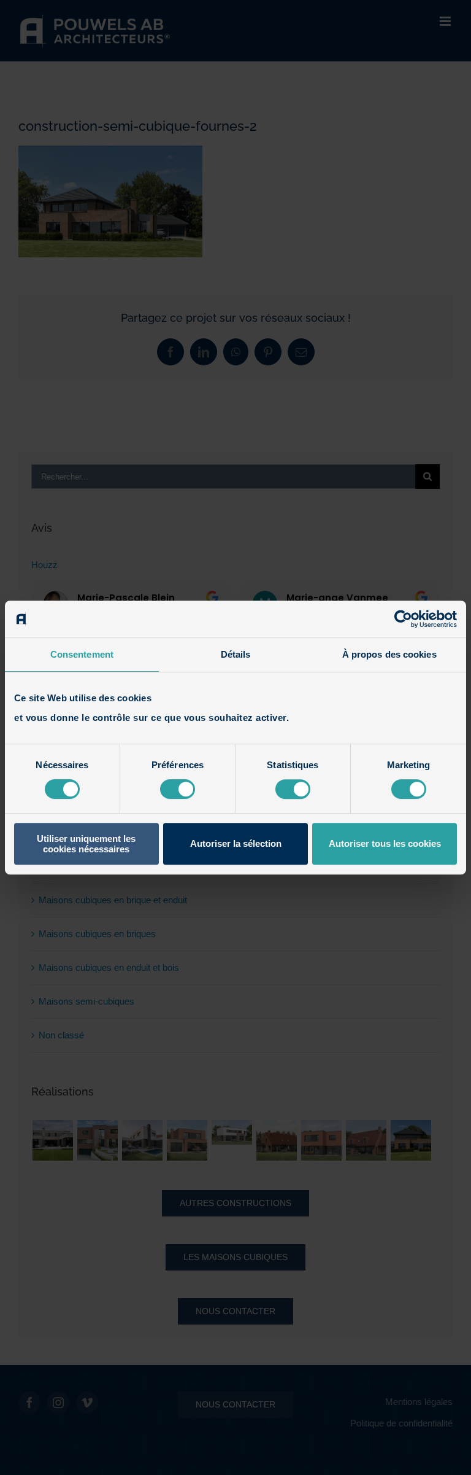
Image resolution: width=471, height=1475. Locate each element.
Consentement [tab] (81, 654)
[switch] (177, 789)
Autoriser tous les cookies (385, 843)
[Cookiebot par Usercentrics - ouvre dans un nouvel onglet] (403, 619)
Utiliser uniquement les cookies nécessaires (86, 843)
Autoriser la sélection (235, 843)
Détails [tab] (236, 654)
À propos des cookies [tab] (389, 654)
